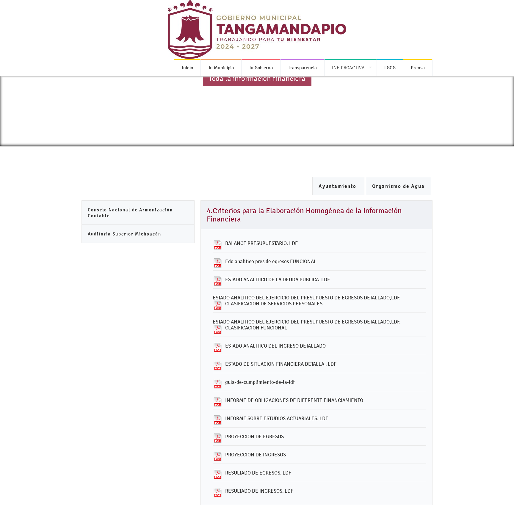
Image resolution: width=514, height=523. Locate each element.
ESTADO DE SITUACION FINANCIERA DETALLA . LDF (280, 364)
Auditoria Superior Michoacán (124, 234)
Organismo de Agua (398, 186)
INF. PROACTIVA (348, 67)
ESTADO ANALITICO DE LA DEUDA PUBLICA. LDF (277, 279)
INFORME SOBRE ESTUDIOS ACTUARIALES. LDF (276, 418)
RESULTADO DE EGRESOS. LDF (258, 473)
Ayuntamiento (338, 186)
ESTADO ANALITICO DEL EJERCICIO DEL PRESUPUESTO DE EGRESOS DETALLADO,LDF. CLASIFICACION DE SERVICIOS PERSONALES (306, 301)
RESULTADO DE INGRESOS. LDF (259, 491)
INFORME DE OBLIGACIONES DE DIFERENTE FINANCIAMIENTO (294, 400)
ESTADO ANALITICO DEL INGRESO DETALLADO (275, 346)
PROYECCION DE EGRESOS (254, 436)
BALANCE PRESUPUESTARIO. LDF (261, 243)
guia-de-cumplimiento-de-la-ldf (260, 382)
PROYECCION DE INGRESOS (255, 455)
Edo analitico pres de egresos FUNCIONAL (270, 261)
